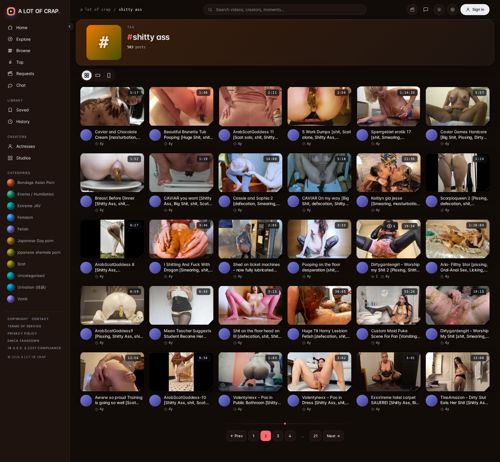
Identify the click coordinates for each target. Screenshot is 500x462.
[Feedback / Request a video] (425, 9)
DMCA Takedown (24, 341)
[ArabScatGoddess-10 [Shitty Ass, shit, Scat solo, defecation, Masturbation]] (181, 382)
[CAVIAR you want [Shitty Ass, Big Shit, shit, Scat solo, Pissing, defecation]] (181, 183)
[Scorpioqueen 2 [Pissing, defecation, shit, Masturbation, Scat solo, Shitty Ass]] (458, 183)
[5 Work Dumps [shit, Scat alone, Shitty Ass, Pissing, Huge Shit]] (319, 116)
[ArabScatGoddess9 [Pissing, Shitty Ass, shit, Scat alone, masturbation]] (112, 315)
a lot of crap (95, 9)
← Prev (236, 435)
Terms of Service (24, 326)
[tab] (87, 75)
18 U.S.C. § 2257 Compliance (34, 348)
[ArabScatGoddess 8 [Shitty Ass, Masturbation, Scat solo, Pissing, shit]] (112, 249)
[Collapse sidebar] (70, 26)
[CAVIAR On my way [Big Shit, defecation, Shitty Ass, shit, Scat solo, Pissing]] (319, 183)
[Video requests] (412, 9)
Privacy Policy (22, 333)
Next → (333, 435)
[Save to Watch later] (136, 92)
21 (315, 435)
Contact (40, 319)
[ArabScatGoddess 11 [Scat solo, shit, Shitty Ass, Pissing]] (250, 116)
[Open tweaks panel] (452, 9)
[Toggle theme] (439, 9)
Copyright (18, 319)
